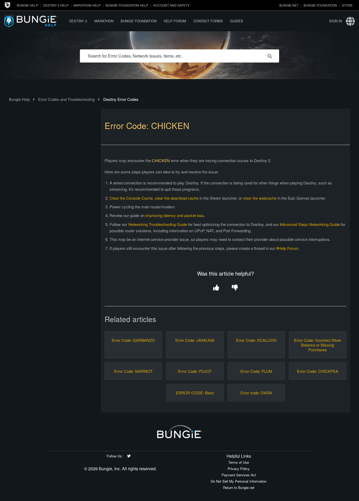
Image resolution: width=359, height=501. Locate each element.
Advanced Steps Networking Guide (310, 224)
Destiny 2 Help (56, 5)
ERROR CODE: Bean (195, 392)
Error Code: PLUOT (195, 371)
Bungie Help (27, 5)
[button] (216, 288)
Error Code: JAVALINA (194, 340)
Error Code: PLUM (256, 371)
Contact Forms (208, 20)
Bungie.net (289, 5)
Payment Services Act (239, 474)
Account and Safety (171, 5)
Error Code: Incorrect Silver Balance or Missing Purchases (317, 345)
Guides (236, 20)
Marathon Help (87, 5)
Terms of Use (238, 462)
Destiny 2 (78, 20)
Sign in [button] (335, 20)
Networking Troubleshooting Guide (157, 224)
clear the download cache (176, 198)
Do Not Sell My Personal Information (238, 481)
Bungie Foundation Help (127, 5)
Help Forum (175, 20)
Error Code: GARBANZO (133, 340)
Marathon (104, 20)
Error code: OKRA (256, 392)
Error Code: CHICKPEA (317, 371)
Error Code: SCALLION (256, 340)
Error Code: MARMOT (133, 371)
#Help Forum (287, 248)
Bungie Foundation (320, 5)
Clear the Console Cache (131, 198)
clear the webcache (259, 198)
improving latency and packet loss (175, 215)
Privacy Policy (239, 468)
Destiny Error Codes (121, 99)
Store (347, 5)
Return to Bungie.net (238, 487)
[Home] (35, 21)
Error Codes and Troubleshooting (66, 99)
